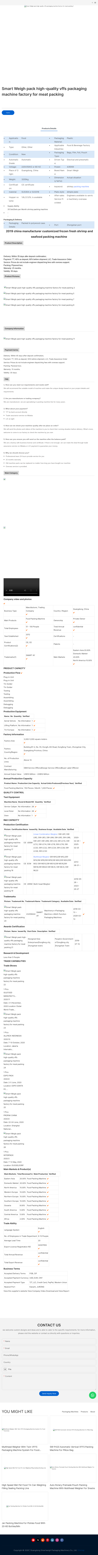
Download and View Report (57, 1291)
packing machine (81, 186)
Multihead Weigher (41, 857)
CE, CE (29, 642)
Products (84, 1412)
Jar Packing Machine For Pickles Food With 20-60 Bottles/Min (23, 1525)
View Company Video (37, 1291)
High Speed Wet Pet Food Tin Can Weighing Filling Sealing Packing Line (24, 1486)
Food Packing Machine (35, 619)
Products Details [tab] (49, 128)
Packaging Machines (70, 1412)
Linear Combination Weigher (45, 834)
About (92, 1412)
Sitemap (80, 1550)
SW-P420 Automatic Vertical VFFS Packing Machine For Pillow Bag (71, 1448)
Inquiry (8, 112)
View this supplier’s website (16, 1291)
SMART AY (30, 655)
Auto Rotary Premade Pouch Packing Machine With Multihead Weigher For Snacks (72, 1486)
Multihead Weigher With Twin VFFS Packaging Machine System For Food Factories (20, 1449)
